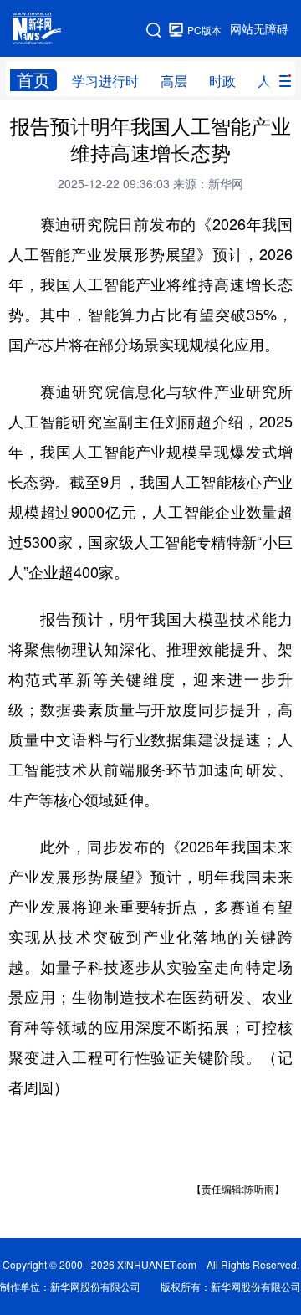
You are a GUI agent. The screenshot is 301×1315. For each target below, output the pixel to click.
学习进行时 (105, 81)
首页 (33, 80)
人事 (271, 81)
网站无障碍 (259, 29)
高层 (174, 81)
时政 (222, 81)
